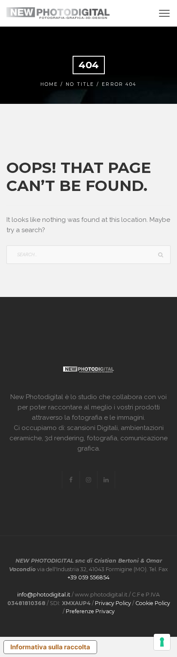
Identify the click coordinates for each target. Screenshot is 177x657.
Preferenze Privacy (90, 611)
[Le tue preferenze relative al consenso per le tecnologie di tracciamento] (162, 642)
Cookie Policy (152, 603)
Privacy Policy (113, 603)
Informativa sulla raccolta (50, 647)
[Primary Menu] (164, 13)
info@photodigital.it (43, 594)
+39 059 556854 (88, 577)
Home (49, 84)
